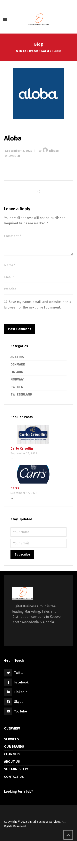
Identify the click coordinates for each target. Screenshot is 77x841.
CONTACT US (14, 777)
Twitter (19, 673)
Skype (18, 702)
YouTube (20, 711)
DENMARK (17, 364)
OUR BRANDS (14, 746)
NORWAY (17, 379)
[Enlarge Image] (38, 93)
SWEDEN (14, 156)
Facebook (21, 682)
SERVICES (11, 739)
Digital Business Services (44, 822)
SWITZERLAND (21, 394)
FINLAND (16, 372)
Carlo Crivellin (21, 448)
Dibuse (54, 151)
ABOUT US (12, 761)
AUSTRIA (17, 357)
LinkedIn (21, 692)
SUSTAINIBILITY (16, 769)
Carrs (14, 488)
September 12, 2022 (18, 151)
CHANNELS (12, 754)
